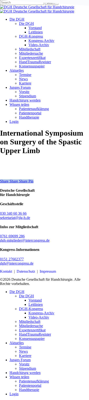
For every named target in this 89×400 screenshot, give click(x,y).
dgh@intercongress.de (16, 263)
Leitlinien (35, 304)
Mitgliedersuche (31, 326)
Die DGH (16, 292)
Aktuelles (16, 343)
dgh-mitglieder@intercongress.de (25, 240)
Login (14, 394)
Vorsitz (24, 364)
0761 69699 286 (12, 236)
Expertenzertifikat (32, 330)
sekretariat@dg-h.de (15, 218)
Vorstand (35, 300)
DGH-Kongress (31, 309)
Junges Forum (20, 360)
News (23, 351)
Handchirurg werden (25, 373)
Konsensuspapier (32, 339)
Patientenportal (30, 385)
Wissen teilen (19, 377)
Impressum (48, 271)
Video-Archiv (38, 317)
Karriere (25, 356)
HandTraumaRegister (35, 334)
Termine (25, 347)
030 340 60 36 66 (13, 213)
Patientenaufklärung (34, 381)
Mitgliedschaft (29, 322)
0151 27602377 (12, 259)
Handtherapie (29, 390)
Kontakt (6, 271)
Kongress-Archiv (41, 313)
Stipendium (27, 368)
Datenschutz (26, 271)
